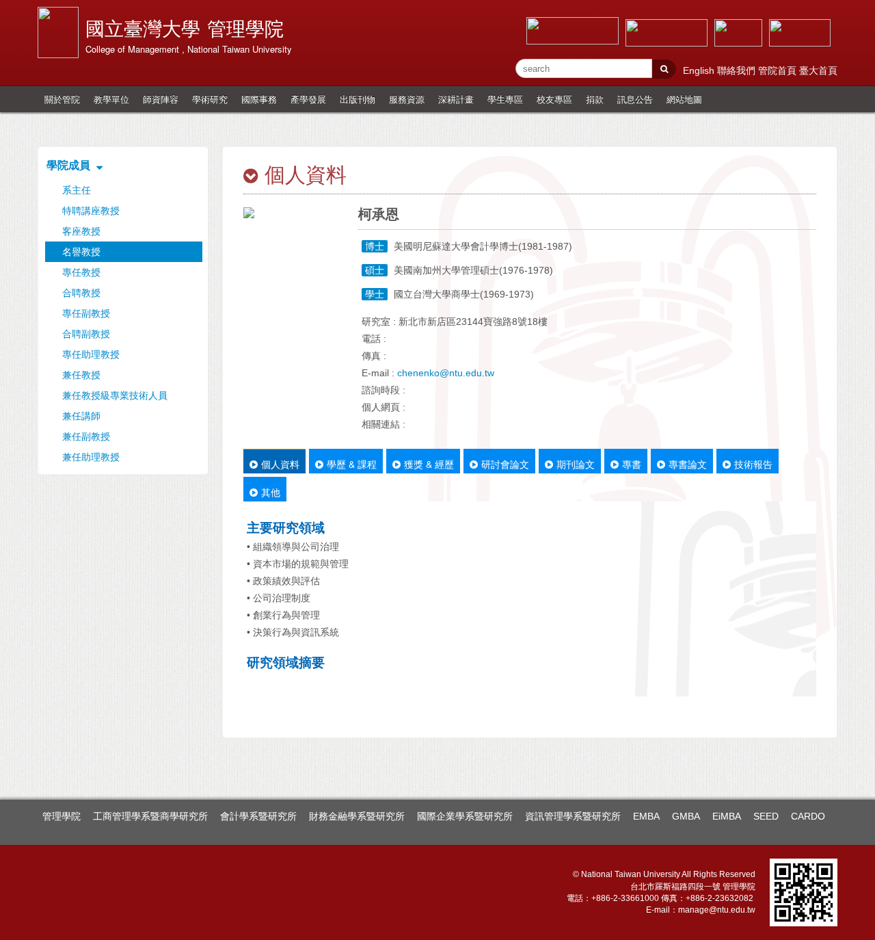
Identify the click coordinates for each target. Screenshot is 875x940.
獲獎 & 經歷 (429, 464)
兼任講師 (81, 415)
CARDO (808, 816)
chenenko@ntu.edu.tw (445, 372)
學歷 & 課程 (352, 464)
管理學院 (61, 816)
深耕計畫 (456, 98)
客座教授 (81, 231)
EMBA (646, 816)
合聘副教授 (86, 333)
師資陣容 (160, 98)
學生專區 (505, 98)
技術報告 (753, 464)
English (700, 70)
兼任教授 (81, 374)
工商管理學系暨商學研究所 (150, 816)
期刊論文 (575, 464)
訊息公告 (635, 98)
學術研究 (210, 98)
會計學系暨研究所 (258, 816)
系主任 (76, 190)
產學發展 (308, 98)
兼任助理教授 (91, 457)
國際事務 (259, 98)
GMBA (686, 816)
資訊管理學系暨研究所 (573, 816)
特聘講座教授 (91, 210)
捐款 (595, 98)
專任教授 (81, 272)
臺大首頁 (818, 70)
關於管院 (62, 98)
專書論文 (688, 464)
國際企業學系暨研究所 (465, 816)
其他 (270, 492)
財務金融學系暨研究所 (357, 816)
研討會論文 (505, 464)
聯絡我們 (737, 70)
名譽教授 (81, 251)
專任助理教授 (91, 354)
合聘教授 (81, 292)
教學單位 (111, 98)
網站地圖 (684, 98)
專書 (631, 464)
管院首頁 (778, 70)
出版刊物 (357, 98)
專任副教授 (86, 313)
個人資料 (280, 464)
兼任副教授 (86, 436)
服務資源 (407, 98)
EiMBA (726, 816)
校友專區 (554, 98)
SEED (766, 816)
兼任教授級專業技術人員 (114, 395)
